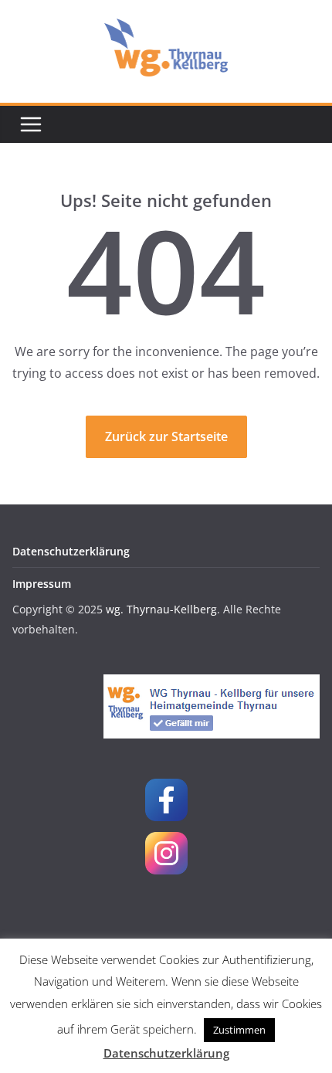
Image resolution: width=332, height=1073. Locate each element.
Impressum (41, 583)
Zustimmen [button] (239, 1030)
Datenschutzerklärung (71, 551)
